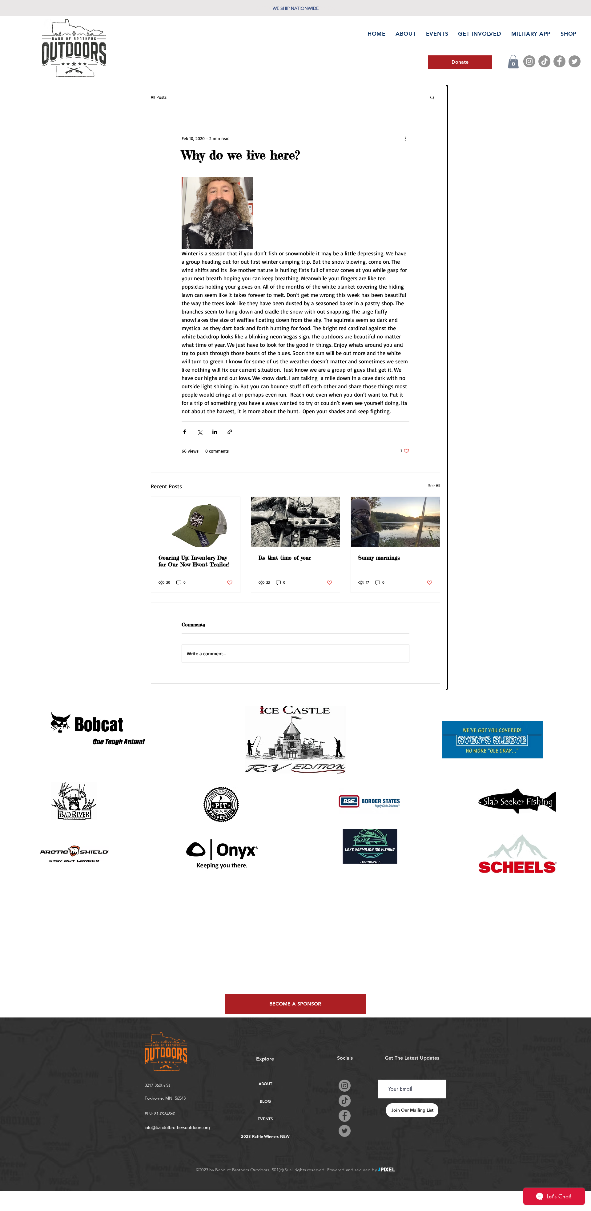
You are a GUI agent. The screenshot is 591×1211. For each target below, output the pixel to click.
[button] (513, 61)
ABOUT (265, 1083)
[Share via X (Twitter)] (200, 432)
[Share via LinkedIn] (215, 432)
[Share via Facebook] (184, 432)
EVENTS (265, 1118)
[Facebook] (559, 61)
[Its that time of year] (295, 522)
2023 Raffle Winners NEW (265, 1136)
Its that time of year (285, 557)
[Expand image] (217, 213)
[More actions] (405, 138)
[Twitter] (575, 61)
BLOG (265, 1101)
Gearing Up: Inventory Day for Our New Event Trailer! (194, 561)
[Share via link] (230, 432)
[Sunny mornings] (395, 522)
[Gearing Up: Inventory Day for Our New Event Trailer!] (195, 522)
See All (434, 485)
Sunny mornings (379, 557)
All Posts (159, 97)
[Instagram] (529, 61)
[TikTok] (544, 61)
